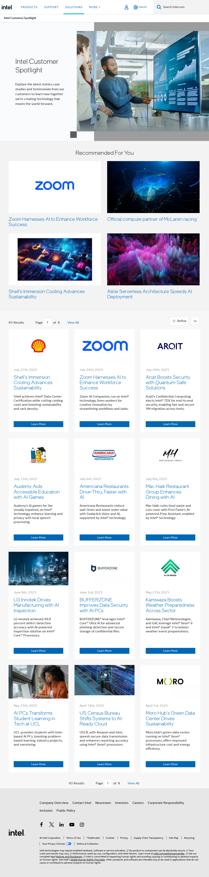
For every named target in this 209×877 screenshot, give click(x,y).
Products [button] (29, 7)
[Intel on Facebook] (41, 825)
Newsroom (103, 803)
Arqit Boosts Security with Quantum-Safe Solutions (168, 382)
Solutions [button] (73, 7)
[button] (104, 225)
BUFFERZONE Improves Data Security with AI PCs (104, 604)
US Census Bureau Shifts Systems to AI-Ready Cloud (101, 718)
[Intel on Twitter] (51, 825)
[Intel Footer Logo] (17, 832)
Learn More (38, 424)
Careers (138, 803)
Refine (181, 321)
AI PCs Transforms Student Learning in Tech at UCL (34, 718)
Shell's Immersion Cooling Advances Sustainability (47, 294)
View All (73, 323)
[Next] (63, 322)
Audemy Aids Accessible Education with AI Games (37, 491)
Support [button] (51, 7)
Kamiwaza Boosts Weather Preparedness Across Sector (170, 604)
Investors (121, 803)
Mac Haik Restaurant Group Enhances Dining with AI (167, 491)
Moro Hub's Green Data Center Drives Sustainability (170, 718)
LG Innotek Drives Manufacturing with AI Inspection (36, 604)
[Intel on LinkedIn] (61, 825)
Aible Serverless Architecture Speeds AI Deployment (149, 294)
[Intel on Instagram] (81, 825)
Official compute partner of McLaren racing (152, 219)
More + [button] (95, 7)
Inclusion (46, 811)
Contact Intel (81, 803)
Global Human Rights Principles (88, 859)
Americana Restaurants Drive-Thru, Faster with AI (104, 491)
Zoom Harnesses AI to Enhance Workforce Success (53, 221)
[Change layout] (195, 321)
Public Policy (66, 811)
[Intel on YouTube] (71, 825)
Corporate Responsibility (166, 803)
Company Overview (54, 803)
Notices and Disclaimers (69, 856)
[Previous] (31, 322)
